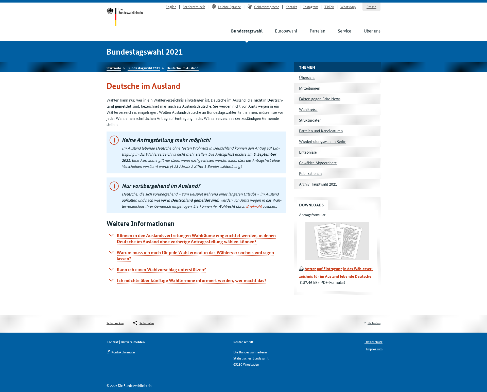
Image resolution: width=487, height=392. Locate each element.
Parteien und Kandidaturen (321, 130)
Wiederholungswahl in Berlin (322, 141)
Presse (371, 6)
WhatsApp (348, 6)
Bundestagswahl (247, 31)
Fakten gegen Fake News (319, 98)
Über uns (372, 30)
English (171, 6)
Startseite (125, 17)
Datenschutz (373, 341)
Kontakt (291, 6)
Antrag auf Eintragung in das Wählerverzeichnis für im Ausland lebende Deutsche (336, 272)
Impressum (374, 348)
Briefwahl (254, 206)
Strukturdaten (310, 120)
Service (344, 30)
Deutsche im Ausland (183, 67)
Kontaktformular (123, 351)
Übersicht (307, 77)
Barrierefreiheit (194, 6)
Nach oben (374, 322)
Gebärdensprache (266, 6)
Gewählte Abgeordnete (318, 162)
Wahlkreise (308, 109)
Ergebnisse (308, 152)
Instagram (310, 6)
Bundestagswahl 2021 (144, 67)
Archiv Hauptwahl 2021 (318, 184)
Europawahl (286, 30)
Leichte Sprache (229, 6)
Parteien (317, 30)
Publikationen (310, 173)
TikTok (329, 6)
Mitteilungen (309, 88)
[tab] (196, 238)
